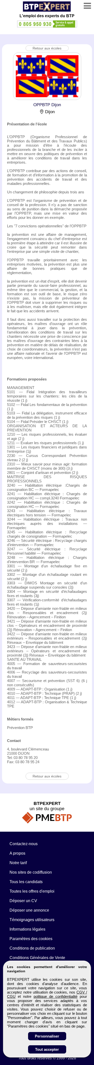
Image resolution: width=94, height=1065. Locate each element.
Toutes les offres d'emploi (32, 891)
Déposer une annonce (29, 910)
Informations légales (27, 929)
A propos (17, 853)
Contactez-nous (24, 844)
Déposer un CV (23, 901)
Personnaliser (47, 1036)
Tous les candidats (26, 882)
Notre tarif (18, 863)
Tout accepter (47, 1049)
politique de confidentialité (55, 996)
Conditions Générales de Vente (37, 958)
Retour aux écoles (47, 48)
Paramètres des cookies (31, 939)
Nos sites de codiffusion (31, 872)
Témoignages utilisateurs (32, 920)
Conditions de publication (32, 948)
